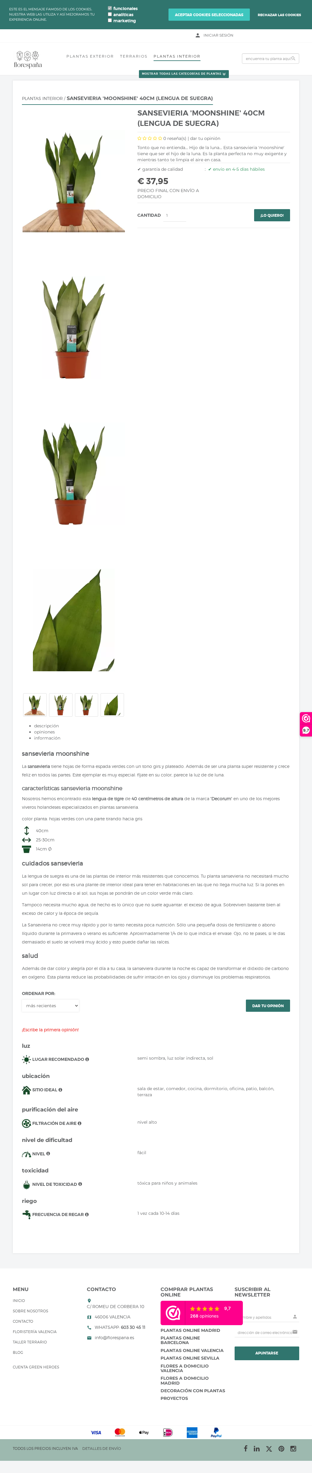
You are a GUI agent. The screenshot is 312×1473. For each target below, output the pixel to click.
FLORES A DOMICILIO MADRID (185, 1380)
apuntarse (266, 1353)
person (198, 35)
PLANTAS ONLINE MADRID (190, 1330)
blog (18, 1352)
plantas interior (177, 56)
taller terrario (30, 1342)
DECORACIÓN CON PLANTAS (193, 1390)
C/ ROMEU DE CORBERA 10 (115, 1306)
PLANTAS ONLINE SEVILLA (190, 1358)
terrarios (133, 56)
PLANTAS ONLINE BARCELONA (180, 1340)
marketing (124, 20)
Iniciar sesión (218, 35)
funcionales (125, 8)
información (47, 738)
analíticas (123, 14)
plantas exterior (90, 56)
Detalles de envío (101, 1448)
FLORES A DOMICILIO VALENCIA (185, 1368)
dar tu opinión (205, 138)
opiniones (44, 732)
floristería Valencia (35, 1331)
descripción (46, 726)
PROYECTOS (174, 1398)
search (293, 58)
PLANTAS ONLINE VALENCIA (192, 1350)
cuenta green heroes (36, 1367)
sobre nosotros (30, 1311)
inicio (19, 1300)
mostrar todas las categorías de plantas (182, 74)
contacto (23, 1321)
